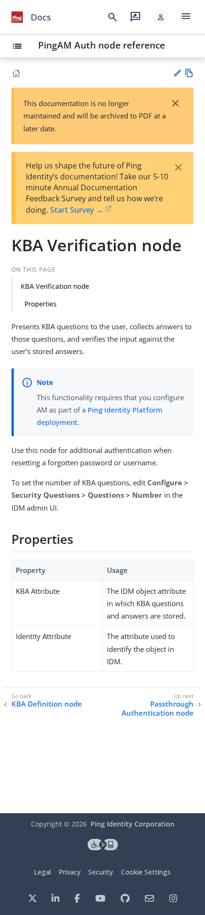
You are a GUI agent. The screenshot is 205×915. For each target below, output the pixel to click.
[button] (161, 17)
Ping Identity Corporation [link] (132, 823)
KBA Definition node (46, 703)
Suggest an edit (177, 73)
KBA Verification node (54, 286)
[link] (17, 17)
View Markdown (189, 73)
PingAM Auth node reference (101, 45)
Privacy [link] (70, 871)
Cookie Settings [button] (146, 871)
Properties (40, 303)
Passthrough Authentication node (158, 708)
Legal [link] (42, 871)
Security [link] (100, 871)
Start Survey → (76, 210)
